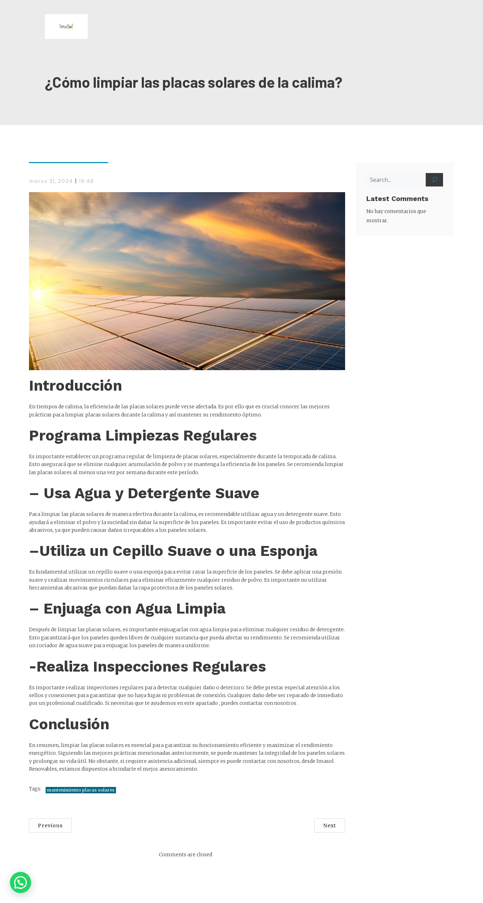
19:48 (86, 181)
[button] (20, 882)
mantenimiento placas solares (81, 790)
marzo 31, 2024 (51, 181)
